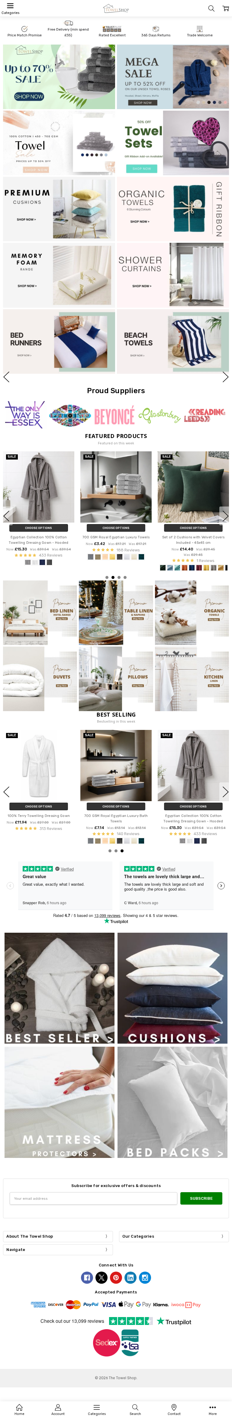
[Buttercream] (27, 557)
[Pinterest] (116, 1278)
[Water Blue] (92, 567)
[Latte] (20, 557)
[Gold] (143, 567)
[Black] (186, 562)
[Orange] (107, 567)
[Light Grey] (136, 567)
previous (6, 376)
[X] (101, 1278)
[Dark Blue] (114, 567)
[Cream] (56, 557)
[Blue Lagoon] (64, 557)
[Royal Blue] (129, 835)
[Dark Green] (85, 567)
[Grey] (200, 562)
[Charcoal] (42, 557)
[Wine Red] (121, 567)
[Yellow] (129, 567)
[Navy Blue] (193, 562)
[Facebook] (87, 1278)
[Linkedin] (130, 1278)
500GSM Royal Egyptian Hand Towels (116, 816)
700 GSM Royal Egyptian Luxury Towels (38, 538)
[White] (49, 557)
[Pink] (208, 562)
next (225, 376)
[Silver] (13, 557)
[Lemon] (35, 557)
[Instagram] (145, 1278)
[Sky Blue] (121, 835)
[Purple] (143, 835)
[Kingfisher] (100, 835)
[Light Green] (100, 567)
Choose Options (38, 528)
